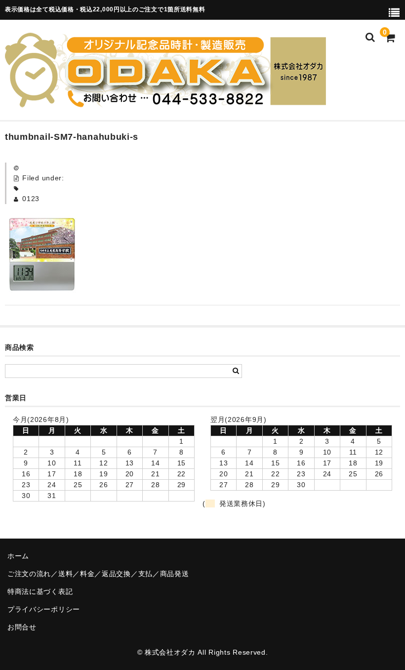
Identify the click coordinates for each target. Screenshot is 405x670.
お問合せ (22, 627)
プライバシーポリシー (43, 609)
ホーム (18, 556)
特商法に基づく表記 (40, 591)
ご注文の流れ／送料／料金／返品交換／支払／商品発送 (98, 574)
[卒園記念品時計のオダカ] (165, 101)
